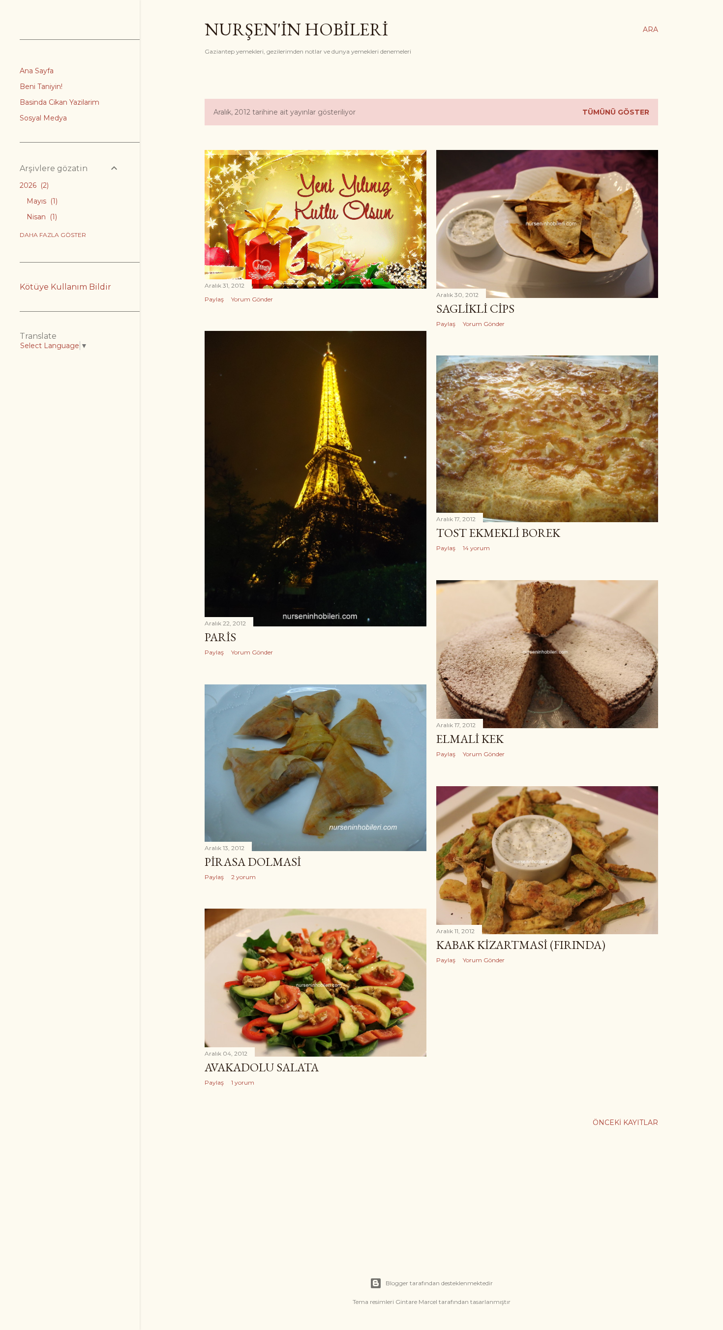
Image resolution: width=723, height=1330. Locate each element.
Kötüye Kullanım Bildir (65, 287)
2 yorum (243, 877)
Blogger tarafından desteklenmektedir (439, 1283)
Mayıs (41, 201)
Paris (220, 637)
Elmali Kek (470, 738)
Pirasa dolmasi (253, 861)
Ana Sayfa (37, 70)
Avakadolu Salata (262, 1067)
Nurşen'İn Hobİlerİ (296, 29)
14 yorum (476, 548)
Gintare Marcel (416, 1301)
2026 (33, 185)
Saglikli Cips (475, 308)
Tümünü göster (615, 112)
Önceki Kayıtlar (625, 1122)
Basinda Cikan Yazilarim (59, 102)
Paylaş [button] (214, 299)
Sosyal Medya (43, 118)
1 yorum (242, 1082)
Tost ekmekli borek (498, 532)
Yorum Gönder (252, 299)
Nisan (41, 216)
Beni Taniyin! (41, 86)
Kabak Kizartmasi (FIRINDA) (520, 944)
